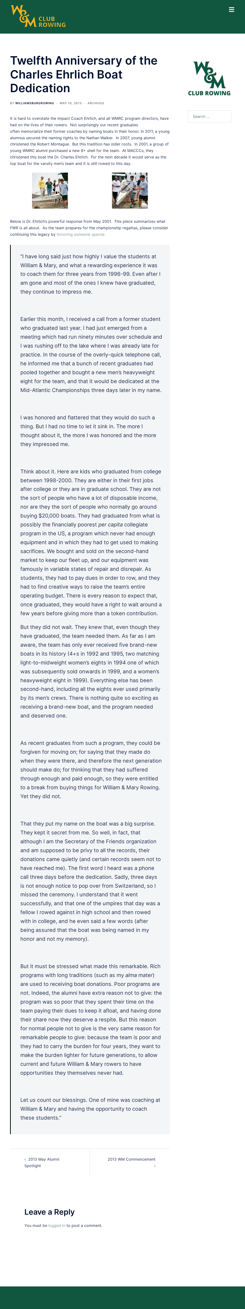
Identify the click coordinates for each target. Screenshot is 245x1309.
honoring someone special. (81, 234)
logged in (56, 1225)
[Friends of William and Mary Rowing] (38, 16)
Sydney (39, 1300)
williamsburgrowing (34, 103)
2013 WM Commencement (132, 1159)
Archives (96, 103)
